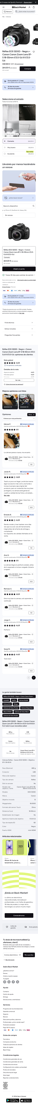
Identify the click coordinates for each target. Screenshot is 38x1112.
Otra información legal (10, 1072)
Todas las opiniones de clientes (12, 1044)
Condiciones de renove (10, 1064)
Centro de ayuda (8, 994)
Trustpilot (6, 979)
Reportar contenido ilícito (11, 1078)
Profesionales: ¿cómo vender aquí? (13, 1022)
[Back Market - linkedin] (9, 981)
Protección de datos (9, 1070)
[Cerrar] (35, 2)
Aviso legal (6, 1075)
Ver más (21, 313)
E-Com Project (6, 287)
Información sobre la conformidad (26, 280)
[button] (9, 41)
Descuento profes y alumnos (12, 1019)
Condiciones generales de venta (13, 1062)
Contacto (6, 991)
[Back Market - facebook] (13, 981)
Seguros (5, 1014)
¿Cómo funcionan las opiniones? (14, 384)
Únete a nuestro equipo (10, 976)
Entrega (5, 997)
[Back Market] (19, 7)
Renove (5, 1017)
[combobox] (19, 206)
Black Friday (6, 1050)
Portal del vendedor (9, 1025)
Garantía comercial (9, 1011)
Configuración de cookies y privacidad (15, 1067)
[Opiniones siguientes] (34, 678)
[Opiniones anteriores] (29, 678)
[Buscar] (16, 11)
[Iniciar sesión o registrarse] (29, 7)
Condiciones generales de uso (12, 1059)
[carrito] (34, 7)
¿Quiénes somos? (8, 971)
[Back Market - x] (17, 981)
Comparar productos (9, 1042)
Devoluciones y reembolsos (11, 999)
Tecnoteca (6, 1039)
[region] (19, 402)
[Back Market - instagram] (4, 981)
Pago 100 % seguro (9, 1027)
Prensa (5, 973)
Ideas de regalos (8, 1047)
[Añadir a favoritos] (34, 52)
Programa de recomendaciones (13, 1009)
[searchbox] (26, 11)
